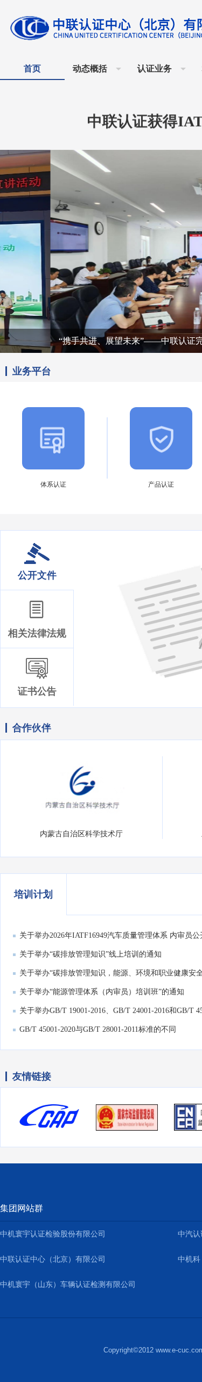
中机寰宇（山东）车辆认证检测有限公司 (68, 1284)
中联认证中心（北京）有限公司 (53, 1259)
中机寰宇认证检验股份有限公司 (53, 1234)
